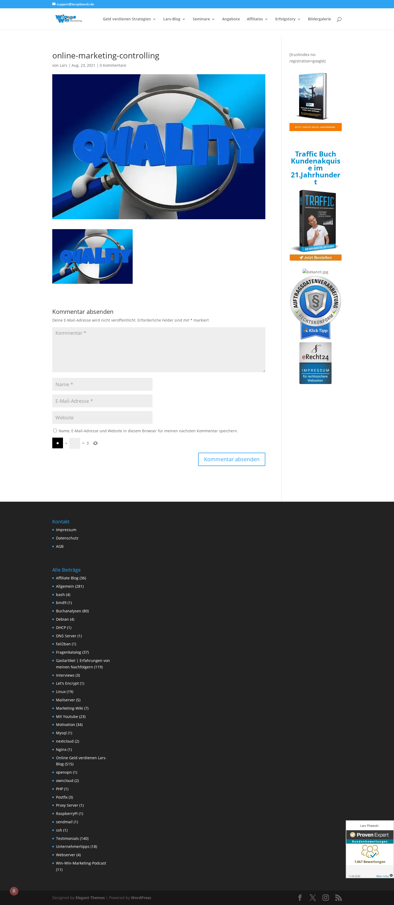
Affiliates (255, 19)
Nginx (61, 749)
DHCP (61, 627)
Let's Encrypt (67, 683)
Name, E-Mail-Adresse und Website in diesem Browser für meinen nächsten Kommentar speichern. (148, 430)
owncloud (64, 780)
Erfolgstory (285, 19)
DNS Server (66, 635)
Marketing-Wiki (69, 708)
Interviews (65, 675)
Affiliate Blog (67, 577)
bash (60, 594)
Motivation (65, 724)
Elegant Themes (90, 897)
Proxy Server (67, 805)
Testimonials (67, 838)
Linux (61, 691)
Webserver (65, 854)
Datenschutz (67, 538)
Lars (63, 65)
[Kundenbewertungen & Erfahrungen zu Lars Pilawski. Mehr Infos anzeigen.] (370, 849)
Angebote (231, 19)
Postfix (62, 797)
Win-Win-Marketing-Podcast (81, 863)
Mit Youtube (67, 716)
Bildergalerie (319, 19)
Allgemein (65, 586)
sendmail (64, 821)
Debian (62, 619)
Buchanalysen (68, 610)
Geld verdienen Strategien (127, 19)
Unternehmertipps (73, 846)
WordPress (141, 897)
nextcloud (65, 741)
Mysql (61, 732)
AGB (60, 546)
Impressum (66, 529)
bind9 (61, 602)
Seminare (201, 19)
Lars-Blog (171, 19)
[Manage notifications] (14, 891)
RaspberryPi (67, 813)
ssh (59, 830)
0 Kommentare (113, 65)
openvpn (64, 772)
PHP (59, 788)
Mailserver (65, 699)
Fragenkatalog (68, 652)
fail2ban (63, 643)
